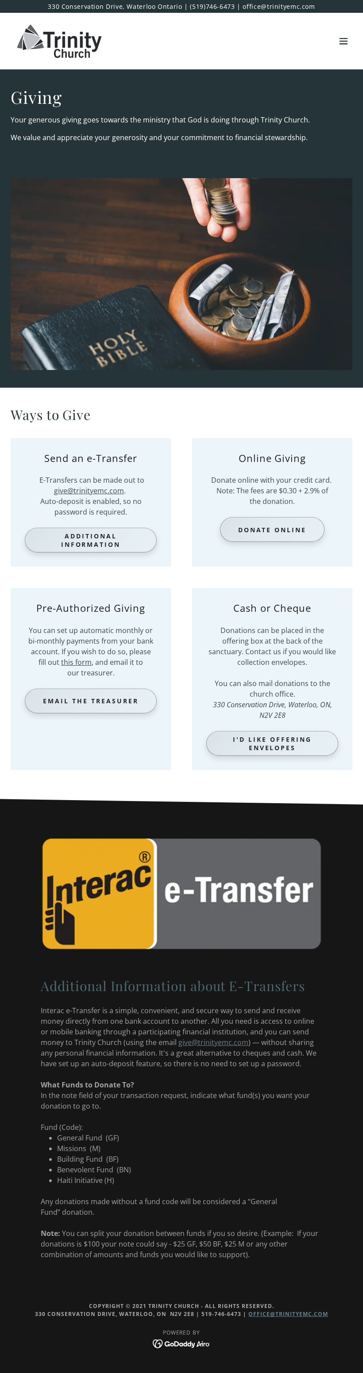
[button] (343, 41)
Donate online (272, 530)
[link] (59, 41)
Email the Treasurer (91, 701)
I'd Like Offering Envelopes (272, 743)
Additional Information (91, 540)
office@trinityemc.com (288, 1314)
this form (76, 662)
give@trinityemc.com (89, 491)
